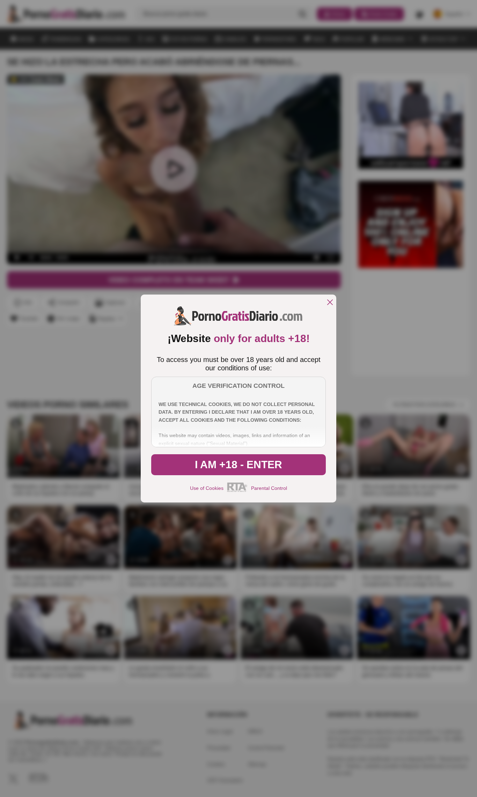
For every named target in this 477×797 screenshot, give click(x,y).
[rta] (237, 491)
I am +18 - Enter (238, 464)
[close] (330, 302)
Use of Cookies (206, 488)
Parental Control (269, 488)
